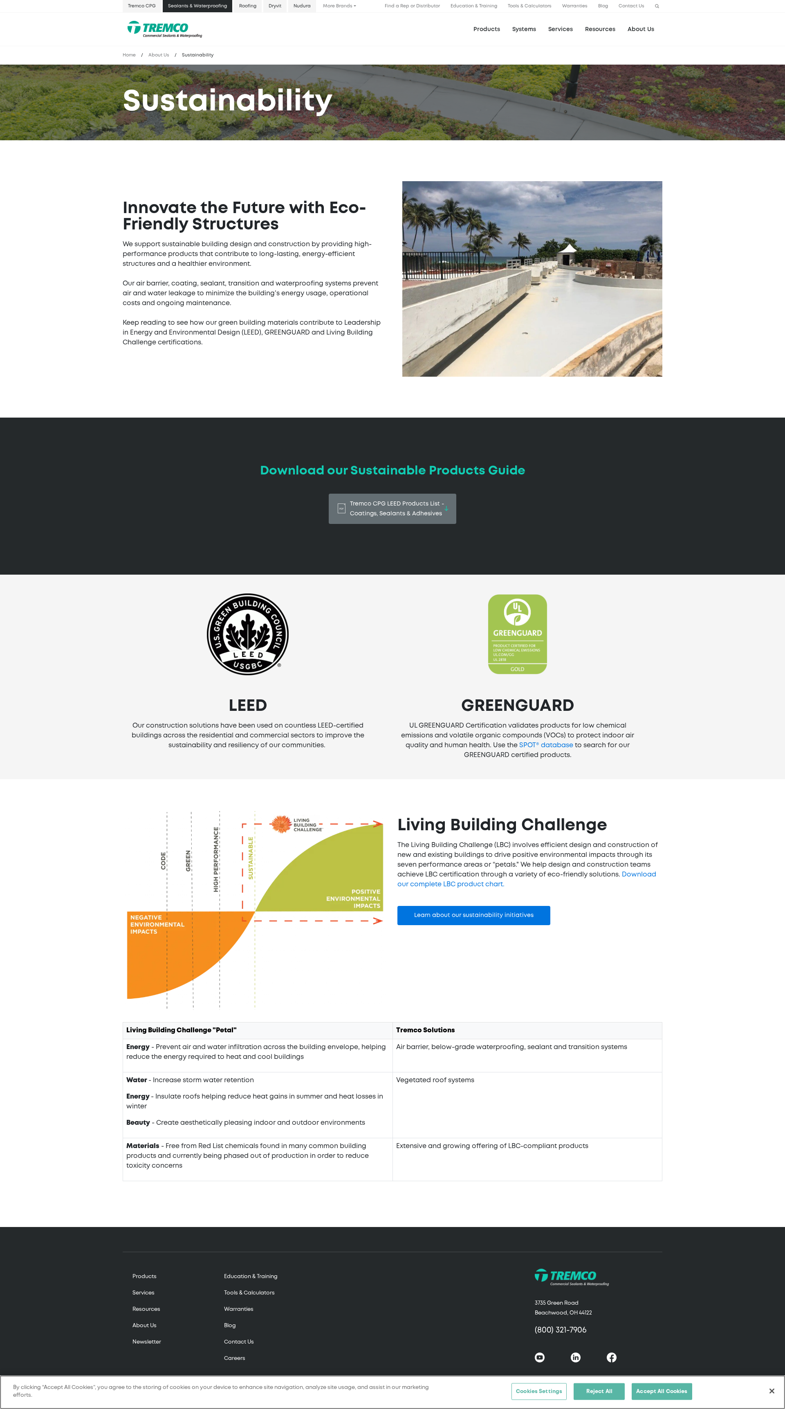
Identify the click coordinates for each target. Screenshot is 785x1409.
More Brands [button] (337, 6)
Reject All (599, 1391)
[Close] (772, 1391)
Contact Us (631, 6)
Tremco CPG (142, 6)
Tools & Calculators (530, 6)
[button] (657, 6)
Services (143, 1293)
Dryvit (275, 6)
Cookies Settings (539, 1391)
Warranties (575, 6)
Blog (603, 6)
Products (486, 29)
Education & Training (474, 6)
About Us (641, 29)
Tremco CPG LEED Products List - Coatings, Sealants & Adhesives (397, 508)
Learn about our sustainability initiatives (474, 915)
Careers (234, 1358)
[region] (392, 1392)
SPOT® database (546, 745)
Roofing (247, 6)
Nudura (302, 6)
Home (129, 55)
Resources (600, 29)
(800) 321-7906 (561, 1330)
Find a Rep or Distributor (412, 6)
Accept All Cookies (661, 1391)
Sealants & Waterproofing (197, 6)
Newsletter (146, 1342)
